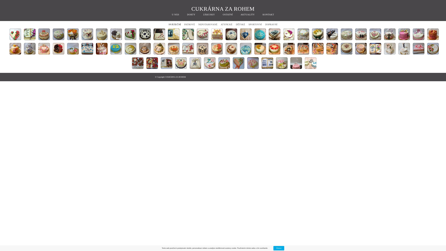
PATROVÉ (189, 24)
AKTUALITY (248, 14)
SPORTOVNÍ (256, 24)
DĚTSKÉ (240, 24)
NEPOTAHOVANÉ (207, 24)
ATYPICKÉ (226, 24)
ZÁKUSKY (209, 14)
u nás (175, 14)
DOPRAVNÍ (271, 24)
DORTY (191, 14)
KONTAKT (268, 14)
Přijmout (278, 248)
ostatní (228, 14)
